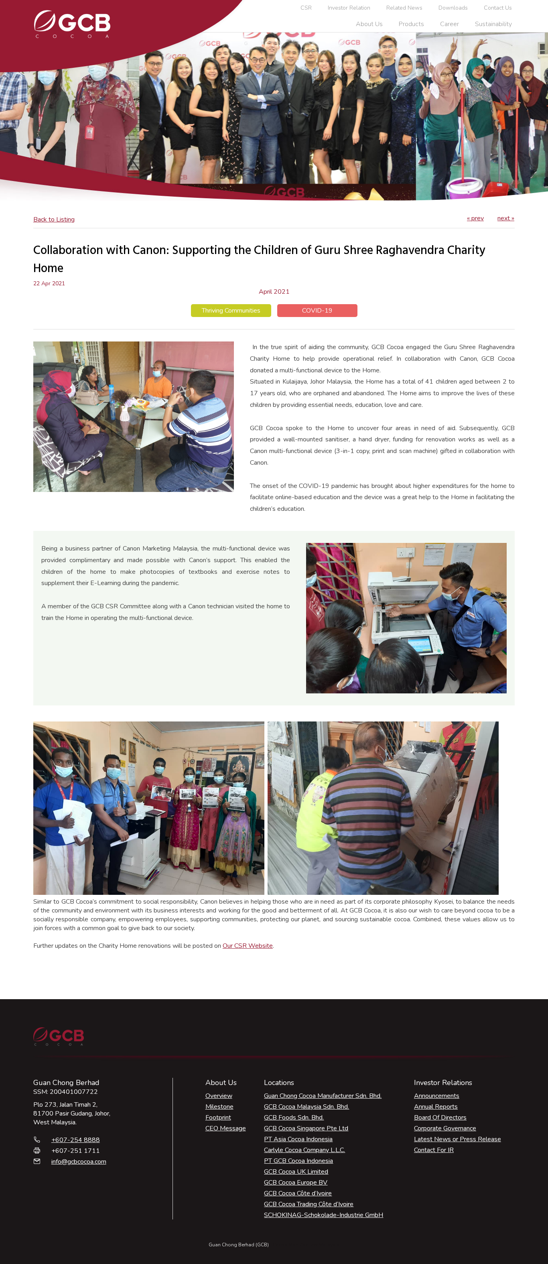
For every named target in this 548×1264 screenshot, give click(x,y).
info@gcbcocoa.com (78, 1161)
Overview (218, 1095)
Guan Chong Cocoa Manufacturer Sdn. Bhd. (323, 1095)
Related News (404, 8)
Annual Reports (436, 1106)
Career (449, 24)
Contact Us (498, 8)
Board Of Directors (440, 1117)
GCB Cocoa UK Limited (296, 1171)
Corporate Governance (445, 1128)
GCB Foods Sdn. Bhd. (294, 1117)
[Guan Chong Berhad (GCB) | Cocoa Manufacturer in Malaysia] (72, 24)
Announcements (436, 1095)
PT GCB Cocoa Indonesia (298, 1160)
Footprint (218, 1117)
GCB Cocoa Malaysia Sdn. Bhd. (306, 1106)
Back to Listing (54, 219)
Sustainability (493, 24)
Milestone (219, 1106)
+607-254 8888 (75, 1140)
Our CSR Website (248, 945)
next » (505, 218)
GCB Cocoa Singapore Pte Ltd (306, 1128)
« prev (475, 218)
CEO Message (225, 1128)
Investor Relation (349, 8)
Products (411, 24)
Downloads (453, 8)
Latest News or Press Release (457, 1139)
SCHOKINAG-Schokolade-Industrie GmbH (323, 1215)
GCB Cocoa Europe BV (295, 1182)
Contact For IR (434, 1150)
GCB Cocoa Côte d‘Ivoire (298, 1193)
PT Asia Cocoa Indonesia (298, 1139)
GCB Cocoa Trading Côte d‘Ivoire (308, 1204)
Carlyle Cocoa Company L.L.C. (304, 1150)
